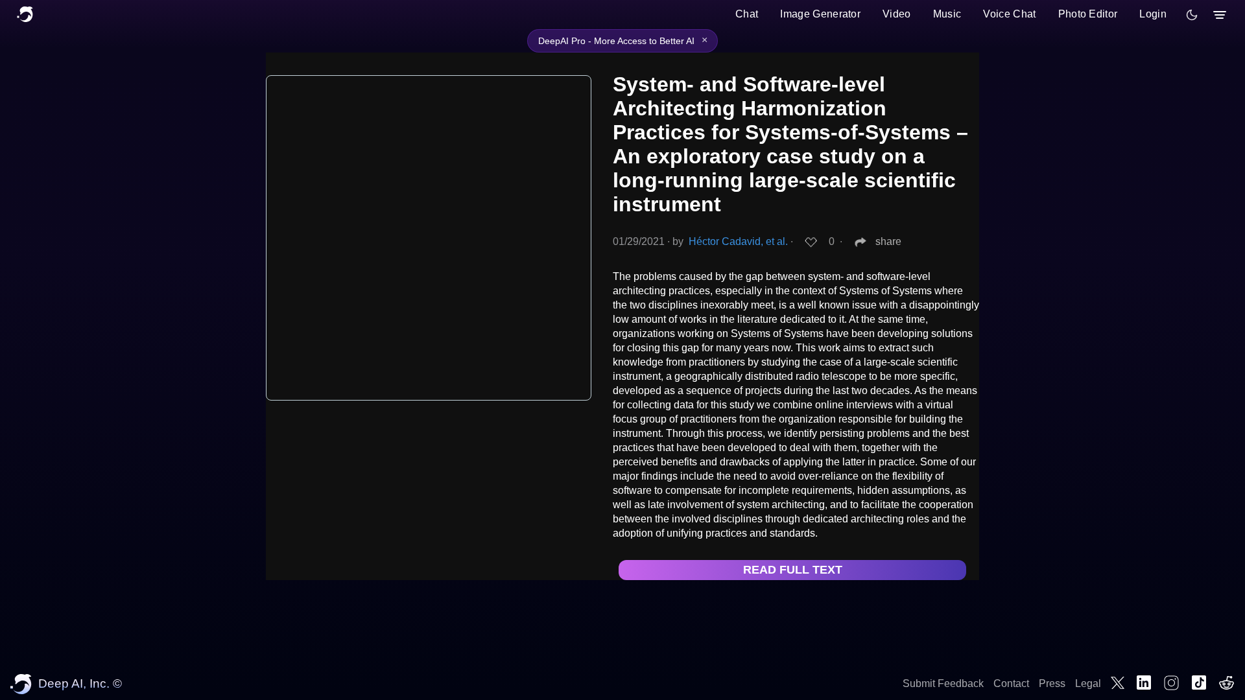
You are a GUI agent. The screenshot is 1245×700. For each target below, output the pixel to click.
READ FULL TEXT (792, 569)
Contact (1011, 683)
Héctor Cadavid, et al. (738, 241)
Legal (1088, 683)
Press (1052, 683)
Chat (746, 13)
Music (947, 13)
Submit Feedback (943, 683)
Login (1153, 13)
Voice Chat (1009, 13)
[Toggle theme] (1191, 15)
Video (897, 13)
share (888, 241)
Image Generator (820, 13)
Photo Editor (1088, 13)
